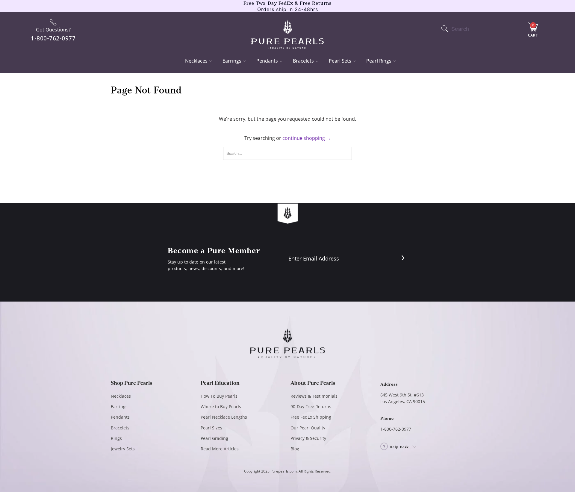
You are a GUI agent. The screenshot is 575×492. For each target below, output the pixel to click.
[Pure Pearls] (287, 30)
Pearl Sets (340, 60)
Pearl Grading (214, 438)
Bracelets (303, 60)
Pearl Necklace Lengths (224, 417)
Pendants (267, 60)
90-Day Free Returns (310, 406)
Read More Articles (220, 449)
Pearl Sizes (211, 428)
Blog (294, 449)
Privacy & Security (308, 438)
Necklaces (196, 60)
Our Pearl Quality (307, 428)
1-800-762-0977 (395, 429)
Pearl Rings (378, 60)
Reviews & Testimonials (314, 396)
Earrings (232, 60)
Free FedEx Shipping (310, 417)
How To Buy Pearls (219, 396)
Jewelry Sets (123, 449)
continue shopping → (306, 138)
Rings (116, 438)
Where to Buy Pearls (221, 406)
